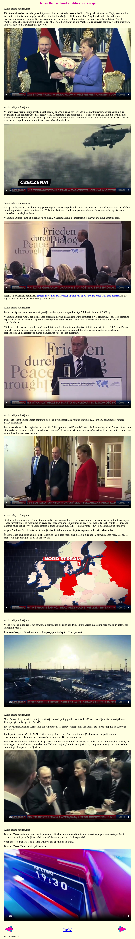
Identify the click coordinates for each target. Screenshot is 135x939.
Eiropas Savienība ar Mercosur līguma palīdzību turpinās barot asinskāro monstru (78, 295)
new (67, 929)
